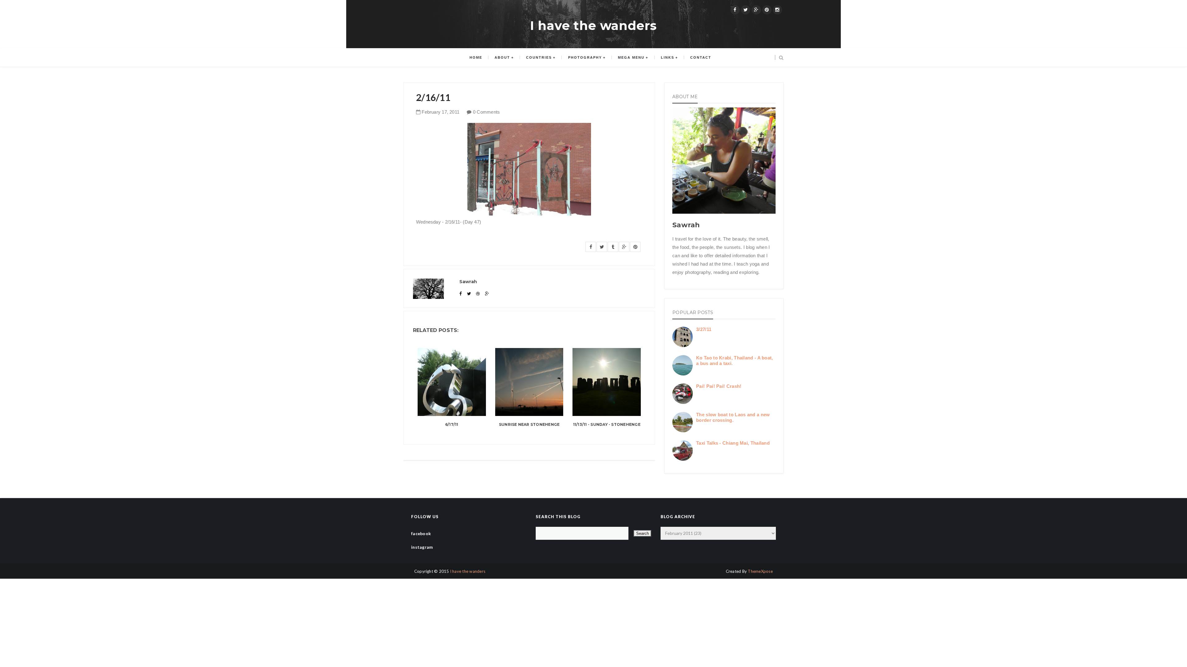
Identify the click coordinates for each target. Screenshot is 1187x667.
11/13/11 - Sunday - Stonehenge (606, 424)
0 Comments (486, 112)
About (502, 57)
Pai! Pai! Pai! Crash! (718, 386)
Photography (585, 57)
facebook (421, 533)
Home (476, 57)
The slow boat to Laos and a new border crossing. (733, 417)
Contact (700, 57)
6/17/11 (451, 424)
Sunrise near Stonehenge (529, 424)
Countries (539, 57)
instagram (422, 547)
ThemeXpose (760, 571)
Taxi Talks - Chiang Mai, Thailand (733, 443)
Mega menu (631, 57)
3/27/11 (703, 329)
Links (667, 57)
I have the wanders (593, 25)
